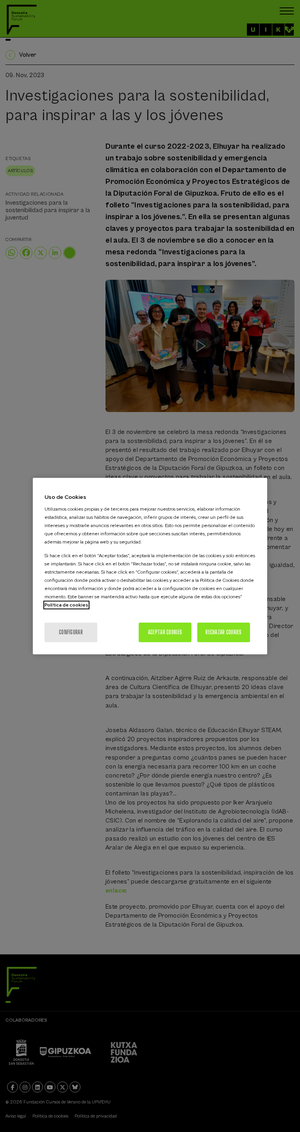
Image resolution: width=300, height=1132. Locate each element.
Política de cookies (66, 605)
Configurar (71, 632)
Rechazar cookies (223, 632)
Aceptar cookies (165, 632)
